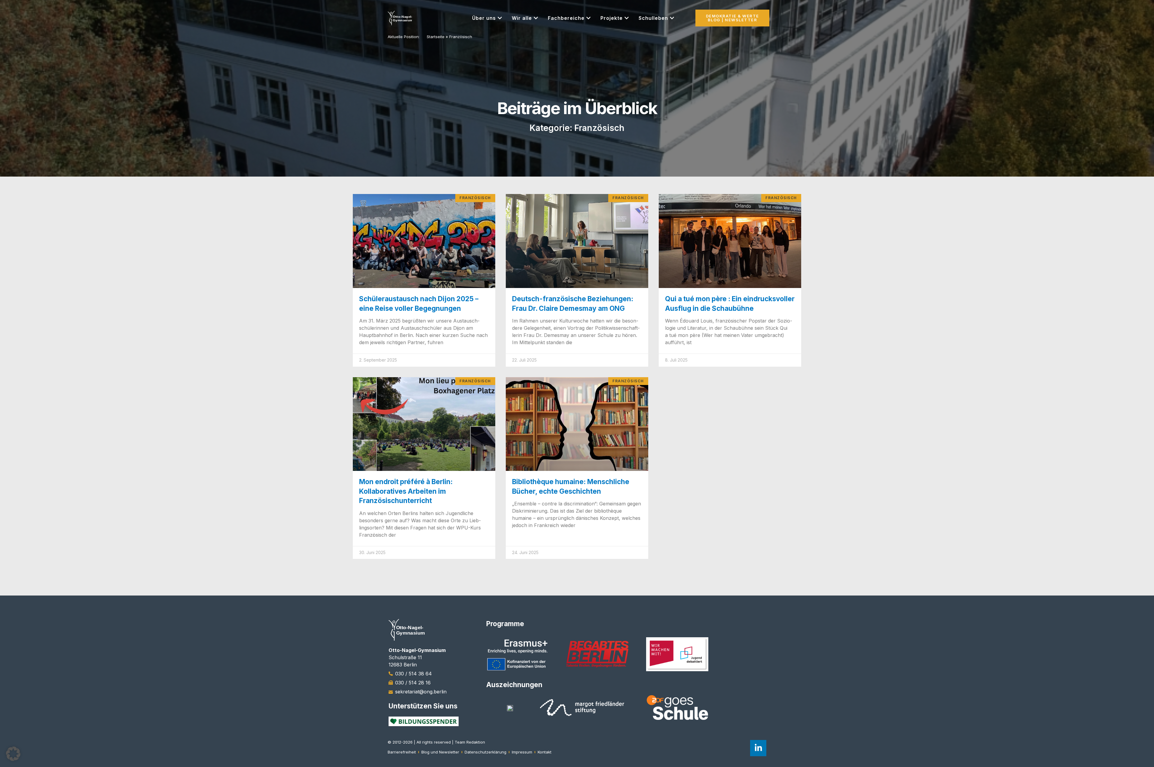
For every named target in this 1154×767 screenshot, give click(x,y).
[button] (13, 754)
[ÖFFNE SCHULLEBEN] (672, 18)
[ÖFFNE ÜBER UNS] (499, 18)
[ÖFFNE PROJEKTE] (626, 18)
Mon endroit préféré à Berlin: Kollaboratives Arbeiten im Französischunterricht (406, 491)
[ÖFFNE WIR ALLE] (535, 18)
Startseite (435, 36)
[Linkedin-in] (758, 748)
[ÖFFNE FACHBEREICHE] (588, 18)
